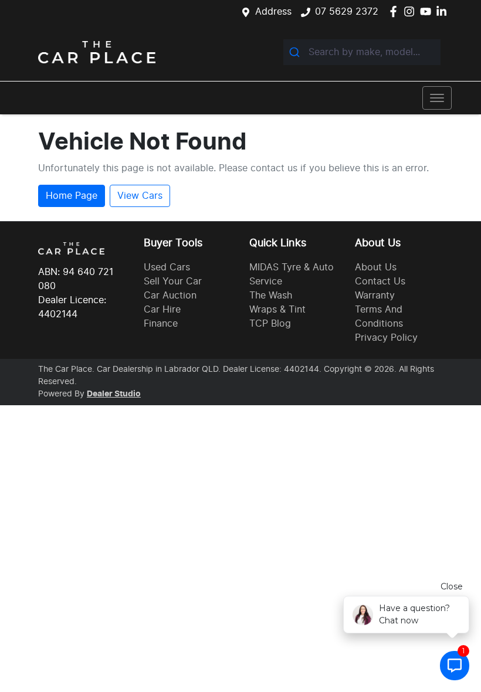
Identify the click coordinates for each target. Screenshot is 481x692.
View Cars (139, 196)
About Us (376, 267)
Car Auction (170, 295)
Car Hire (162, 309)
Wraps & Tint (277, 309)
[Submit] (296, 52)
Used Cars (167, 267)
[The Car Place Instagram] (411, 11)
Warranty (375, 295)
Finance (161, 323)
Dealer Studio (114, 394)
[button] (437, 98)
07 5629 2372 (346, 11)
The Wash (270, 295)
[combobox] (362, 52)
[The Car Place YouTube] (428, 11)
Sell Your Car (173, 281)
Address (273, 11)
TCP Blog (270, 323)
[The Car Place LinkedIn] (444, 11)
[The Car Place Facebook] (396, 11)
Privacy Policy (386, 337)
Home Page (71, 196)
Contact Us (380, 281)
